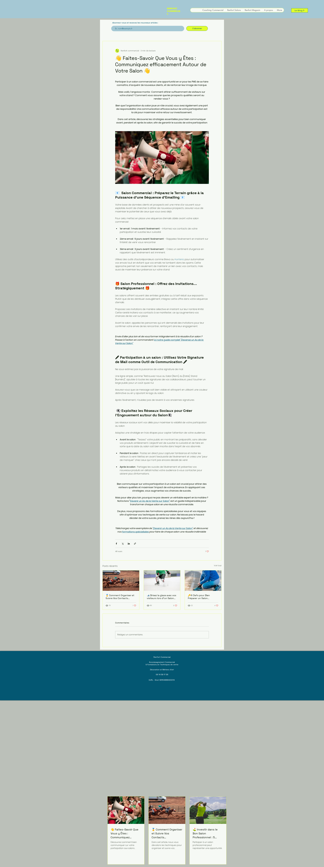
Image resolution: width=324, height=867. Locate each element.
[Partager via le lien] (135, 543)
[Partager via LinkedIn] (129, 543)
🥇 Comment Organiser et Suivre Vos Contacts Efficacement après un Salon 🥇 (120, 597)
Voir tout (217, 565)
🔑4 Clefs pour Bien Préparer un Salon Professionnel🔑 (199, 597)
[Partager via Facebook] (116, 543)
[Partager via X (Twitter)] (122, 543)
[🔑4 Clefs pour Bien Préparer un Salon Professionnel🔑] (203, 580)
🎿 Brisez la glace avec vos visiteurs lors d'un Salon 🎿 (161, 597)
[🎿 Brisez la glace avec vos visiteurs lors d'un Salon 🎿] (162, 580)
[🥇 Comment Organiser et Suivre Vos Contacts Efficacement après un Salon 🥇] (121, 580)
